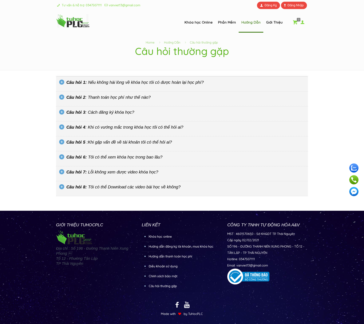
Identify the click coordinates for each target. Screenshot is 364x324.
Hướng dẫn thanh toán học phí (170, 256)
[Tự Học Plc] (72, 21)
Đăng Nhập (296, 5)
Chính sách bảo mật (163, 276)
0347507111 (94, 5)
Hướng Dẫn (172, 42)
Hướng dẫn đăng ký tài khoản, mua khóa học (181, 246)
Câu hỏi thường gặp (163, 286)
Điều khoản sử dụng (163, 266)
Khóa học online (160, 237)
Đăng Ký (271, 5)
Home (150, 42)
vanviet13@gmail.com (124, 5)
